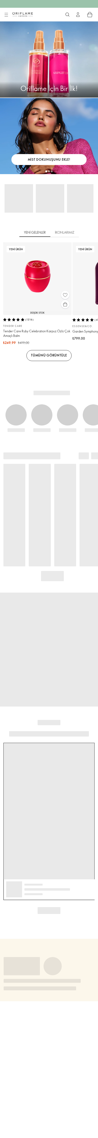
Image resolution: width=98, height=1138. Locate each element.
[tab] (34, 232)
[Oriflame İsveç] (22, 14)
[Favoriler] (65, 295)
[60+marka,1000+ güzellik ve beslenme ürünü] (67, 14)
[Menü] (6, 15)
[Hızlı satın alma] (65, 304)
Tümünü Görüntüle (49, 355)
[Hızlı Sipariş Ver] (90, 14)
